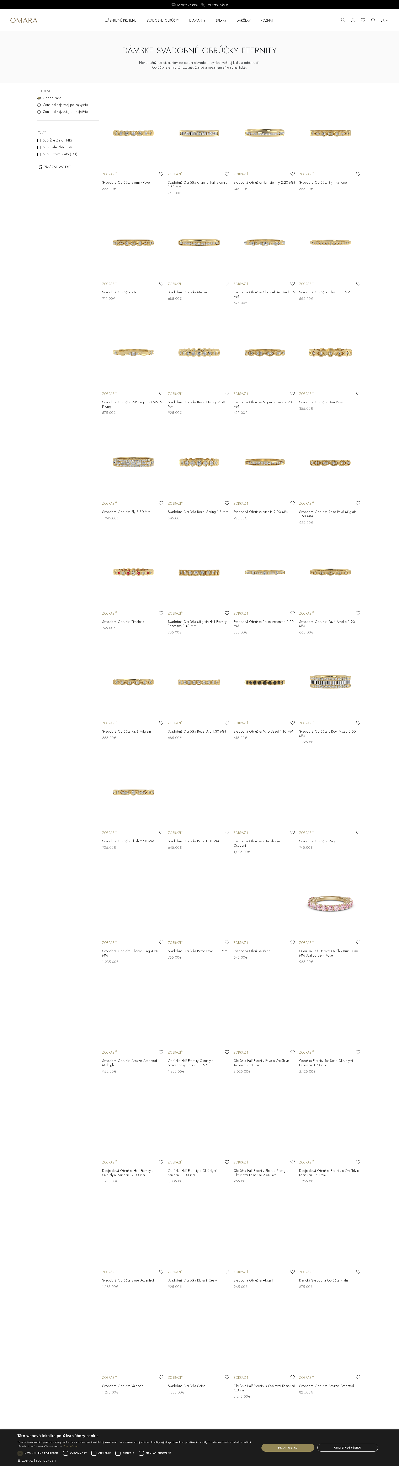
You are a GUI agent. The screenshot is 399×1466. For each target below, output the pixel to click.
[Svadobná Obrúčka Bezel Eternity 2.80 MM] (199, 352)
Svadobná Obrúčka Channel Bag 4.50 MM (130, 953)
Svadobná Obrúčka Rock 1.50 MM (193, 841)
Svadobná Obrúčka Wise (252, 951)
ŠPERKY (221, 20)
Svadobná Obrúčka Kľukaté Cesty (192, 1280)
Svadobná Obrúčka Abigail (253, 1280)
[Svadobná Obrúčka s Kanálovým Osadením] (265, 791)
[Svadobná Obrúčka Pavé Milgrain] (133, 681)
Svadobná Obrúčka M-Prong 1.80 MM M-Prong (132, 404)
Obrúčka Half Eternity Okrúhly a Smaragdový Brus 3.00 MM (191, 1063)
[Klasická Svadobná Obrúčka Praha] (330, 1230)
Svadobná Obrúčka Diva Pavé (321, 402)
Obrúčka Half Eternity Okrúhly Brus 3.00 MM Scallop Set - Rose (328, 953)
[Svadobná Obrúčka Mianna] (199, 242)
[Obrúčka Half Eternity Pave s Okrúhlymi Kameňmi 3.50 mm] (265, 1011)
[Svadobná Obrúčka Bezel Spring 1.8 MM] (199, 462)
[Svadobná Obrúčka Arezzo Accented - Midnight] (133, 1011)
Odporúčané (52, 98)
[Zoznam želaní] (363, 20)
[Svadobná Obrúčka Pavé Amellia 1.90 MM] (330, 572)
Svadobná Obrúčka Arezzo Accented (326, 1386)
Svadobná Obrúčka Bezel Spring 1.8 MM (198, 511)
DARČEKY (243, 20)
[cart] (373, 20)
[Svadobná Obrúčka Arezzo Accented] (330, 1336)
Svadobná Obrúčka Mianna (187, 292)
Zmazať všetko (57, 167)
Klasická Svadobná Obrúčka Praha (324, 1280)
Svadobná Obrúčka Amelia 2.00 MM (261, 511)
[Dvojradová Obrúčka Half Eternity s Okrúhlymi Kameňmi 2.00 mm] (133, 1121)
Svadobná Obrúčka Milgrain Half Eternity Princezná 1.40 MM (197, 623)
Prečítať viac (70, 1446)
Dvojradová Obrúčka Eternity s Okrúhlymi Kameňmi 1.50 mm (329, 1172)
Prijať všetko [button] (288, 1447)
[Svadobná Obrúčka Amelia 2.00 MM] (265, 462)
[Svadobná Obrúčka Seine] (199, 1336)
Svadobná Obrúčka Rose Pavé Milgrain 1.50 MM (328, 514)
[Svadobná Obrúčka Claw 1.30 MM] (330, 242)
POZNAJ (267, 20)
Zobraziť (109, 174)
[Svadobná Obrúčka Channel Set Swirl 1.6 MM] (265, 242)
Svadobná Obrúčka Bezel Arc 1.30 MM (197, 731)
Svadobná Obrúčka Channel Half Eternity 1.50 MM (197, 184)
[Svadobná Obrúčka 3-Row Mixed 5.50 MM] (330, 681)
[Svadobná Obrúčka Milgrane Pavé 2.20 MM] (265, 352)
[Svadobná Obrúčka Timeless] (133, 572)
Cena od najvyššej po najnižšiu (65, 111)
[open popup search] (343, 20)
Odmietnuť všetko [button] (347, 1447)
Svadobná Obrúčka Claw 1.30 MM (324, 292)
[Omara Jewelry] (23, 20)
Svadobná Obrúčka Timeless (123, 621)
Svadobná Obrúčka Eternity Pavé (126, 182)
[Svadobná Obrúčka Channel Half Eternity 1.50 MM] (199, 132)
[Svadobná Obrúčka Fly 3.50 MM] (133, 462)
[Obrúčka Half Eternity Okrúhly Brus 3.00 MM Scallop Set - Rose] (330, 901)
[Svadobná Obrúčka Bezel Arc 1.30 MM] (199, 681)
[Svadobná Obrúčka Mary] (330, 791)
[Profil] (353, 20)
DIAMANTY (197, 20)
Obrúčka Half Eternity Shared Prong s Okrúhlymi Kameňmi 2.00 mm (261, 1172)
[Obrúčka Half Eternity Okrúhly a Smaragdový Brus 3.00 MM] (199, 1011)
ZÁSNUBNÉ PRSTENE (121, 20)
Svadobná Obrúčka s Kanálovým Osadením (257, 843)
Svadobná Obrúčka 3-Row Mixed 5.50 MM (327, 733)
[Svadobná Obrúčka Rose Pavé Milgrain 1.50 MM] (330, 462)
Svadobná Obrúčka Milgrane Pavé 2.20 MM (263, 404)
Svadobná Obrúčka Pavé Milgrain (126, 731)
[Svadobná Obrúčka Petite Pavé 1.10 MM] (199, 901)
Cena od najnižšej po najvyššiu (65, 104)
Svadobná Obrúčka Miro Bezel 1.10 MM (263, 731)
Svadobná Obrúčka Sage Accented (128, 1280)
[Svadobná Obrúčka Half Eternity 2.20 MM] (265, 132)
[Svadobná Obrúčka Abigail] (265, 1230)
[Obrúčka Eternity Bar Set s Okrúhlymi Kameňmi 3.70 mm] (330, 1011)
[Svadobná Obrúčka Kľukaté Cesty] (199, 1230)
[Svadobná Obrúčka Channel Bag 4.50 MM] (133, 901)
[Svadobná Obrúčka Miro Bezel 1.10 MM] (265, 681)
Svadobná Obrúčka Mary (317, 841)
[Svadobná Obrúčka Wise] (265, 901)
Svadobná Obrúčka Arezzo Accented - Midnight (130, 1063)
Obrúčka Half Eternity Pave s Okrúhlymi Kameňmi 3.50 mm (262, 1063)
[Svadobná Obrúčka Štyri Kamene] (330, 132)
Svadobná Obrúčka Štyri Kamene (323, 182)
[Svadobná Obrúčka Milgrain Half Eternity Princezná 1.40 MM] (199, 572)
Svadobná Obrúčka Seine (187, 1386)
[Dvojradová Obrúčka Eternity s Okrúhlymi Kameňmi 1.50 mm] (330, 1121)
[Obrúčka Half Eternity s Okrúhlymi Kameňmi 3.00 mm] (199, 1121)
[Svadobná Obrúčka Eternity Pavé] (133, 132)
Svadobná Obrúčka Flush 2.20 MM (128, 841)
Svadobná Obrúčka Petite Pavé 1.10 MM (197, 951)
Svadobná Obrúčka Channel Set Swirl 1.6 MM (264, 294)
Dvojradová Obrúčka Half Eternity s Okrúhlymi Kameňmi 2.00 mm (127, 1172)
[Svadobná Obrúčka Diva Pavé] (330, 352)
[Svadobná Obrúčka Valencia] (133, 1336)
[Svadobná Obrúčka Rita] (133, 242)
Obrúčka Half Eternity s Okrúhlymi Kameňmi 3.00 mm (192, 1172)
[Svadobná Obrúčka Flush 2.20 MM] (133, 791)
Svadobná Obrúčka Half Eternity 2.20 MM (264, 182)
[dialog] (199, 1447)
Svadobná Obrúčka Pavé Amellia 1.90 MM (327, 623)
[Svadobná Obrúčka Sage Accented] (133, 1230)
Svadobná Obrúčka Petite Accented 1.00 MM (264, 623)
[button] (135, 1460)
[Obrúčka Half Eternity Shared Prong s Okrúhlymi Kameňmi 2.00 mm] (265, 1121)
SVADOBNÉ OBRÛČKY (163, 20)
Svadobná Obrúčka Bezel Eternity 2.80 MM (196, 404)
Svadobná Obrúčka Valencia (122, 1386)
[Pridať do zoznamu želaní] (161, 174)
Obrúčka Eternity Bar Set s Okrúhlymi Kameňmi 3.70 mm (326, 1063)
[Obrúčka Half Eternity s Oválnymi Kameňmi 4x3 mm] (265, 1336)
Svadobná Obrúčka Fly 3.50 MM (126, 511)
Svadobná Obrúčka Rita (119, 292)
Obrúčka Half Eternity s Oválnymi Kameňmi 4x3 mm (264, 1388)
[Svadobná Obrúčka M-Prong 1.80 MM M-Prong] (133, 352)
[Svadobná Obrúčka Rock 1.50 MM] (199, 791)
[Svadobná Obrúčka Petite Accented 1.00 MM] (265, 572)
